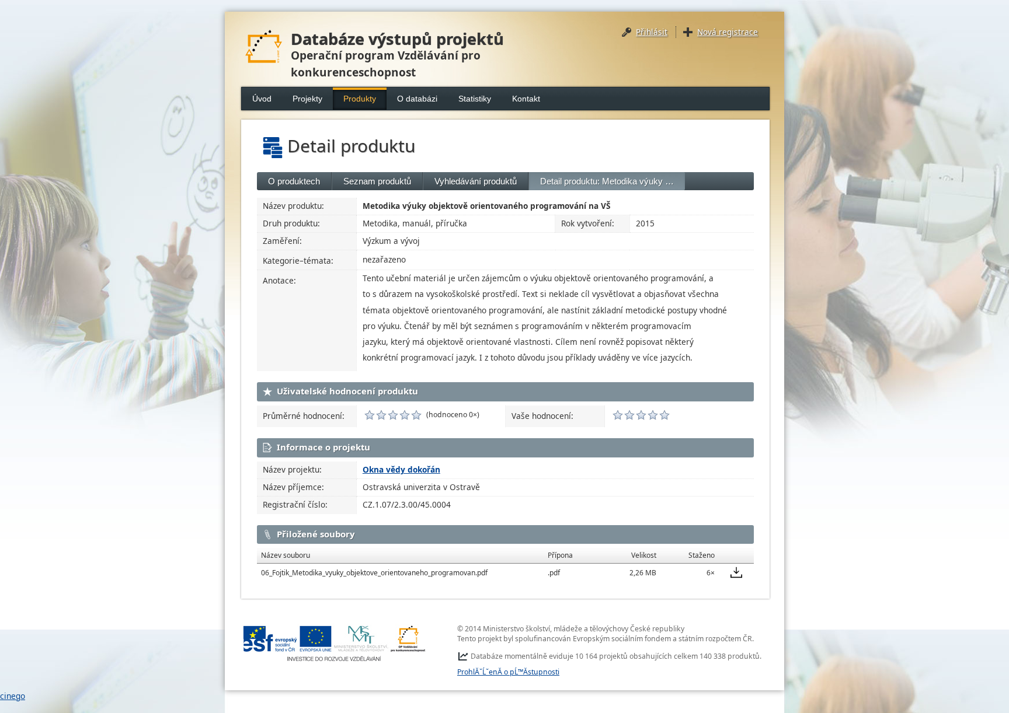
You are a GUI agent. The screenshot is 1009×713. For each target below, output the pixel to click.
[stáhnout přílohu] (736, 572)
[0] (618, 415)
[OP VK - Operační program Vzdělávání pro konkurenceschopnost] (334, 643)
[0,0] (369, 415)
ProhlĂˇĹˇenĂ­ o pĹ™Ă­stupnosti (508, 672)
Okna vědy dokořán (401, 469)
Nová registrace (727, 31)
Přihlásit (651, 31)
